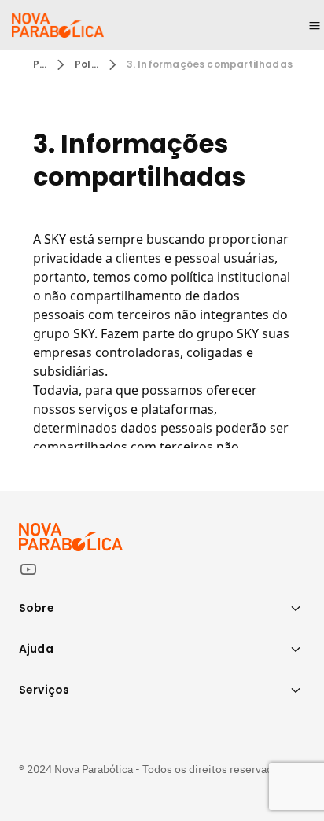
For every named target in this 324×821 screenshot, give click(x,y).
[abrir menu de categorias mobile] (314, 25)
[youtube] (34, 569)
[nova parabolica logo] (58, 25)
